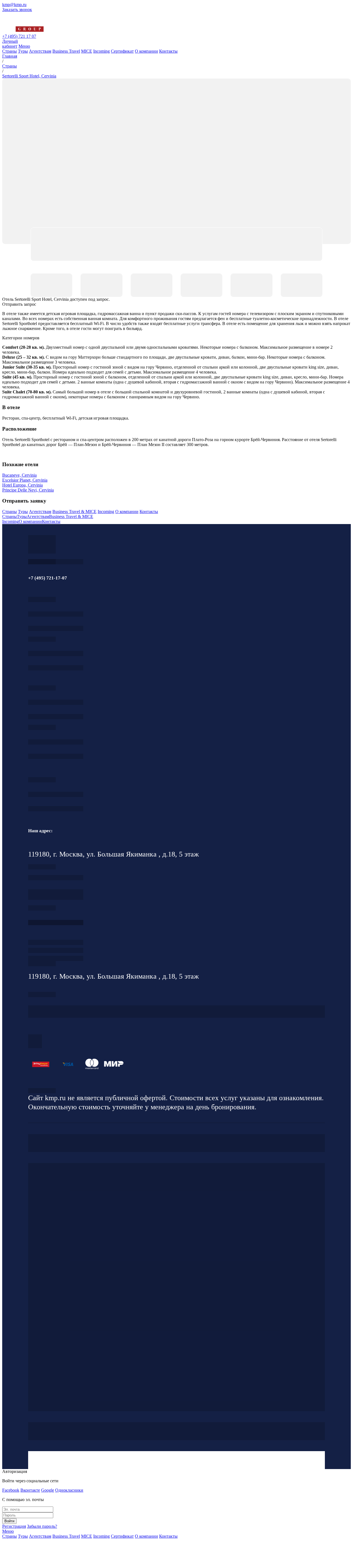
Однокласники (69, 1490)
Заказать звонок (17, 9)
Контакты (168, 51)
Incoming (101, 51)
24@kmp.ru (55, 897)
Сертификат (122, 51)
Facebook (10, 1490)
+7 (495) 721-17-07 (55, 614)
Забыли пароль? (42, 1526)
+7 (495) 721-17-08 (55, 877)
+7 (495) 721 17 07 (19, 36)
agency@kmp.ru (55, 628)
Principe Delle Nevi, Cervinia (28, 490)
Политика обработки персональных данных (42, 1090)
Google (47, 1490)
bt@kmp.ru (55, 716)
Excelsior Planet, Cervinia (24, 480)
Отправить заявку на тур (55, 950)
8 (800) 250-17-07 (55, 922)
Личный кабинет (10, 44)
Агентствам (40, 51)
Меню (24, 46)
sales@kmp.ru (55, 808)
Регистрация (14, 1526)
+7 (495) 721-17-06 (55, 794)
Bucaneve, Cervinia (19, 475)
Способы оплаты (55, 958)
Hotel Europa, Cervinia (22, 485)
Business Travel (66, 51)
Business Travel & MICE (74, 511)
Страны (9, 51)
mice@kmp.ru (55, 756)
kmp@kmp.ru (14, 4)
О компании (146, 51)
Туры (23, 51)
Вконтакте (30, 1490)
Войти (9, 1521)
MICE (86, 51)
